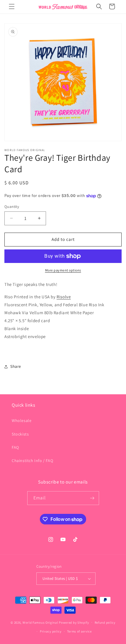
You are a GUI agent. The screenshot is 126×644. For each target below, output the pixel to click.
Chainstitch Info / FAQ (32, 460)
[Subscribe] (92, 498)
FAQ (15, 447)
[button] (11, 6)
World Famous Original (40, 622)
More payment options (63, 270)
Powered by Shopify (74, 622)
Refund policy (105, 622)
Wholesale (21, 420)
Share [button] (15, 366)
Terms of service (79, 631)
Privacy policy (51, 631)
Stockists (20, 434)
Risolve (64, 296)
